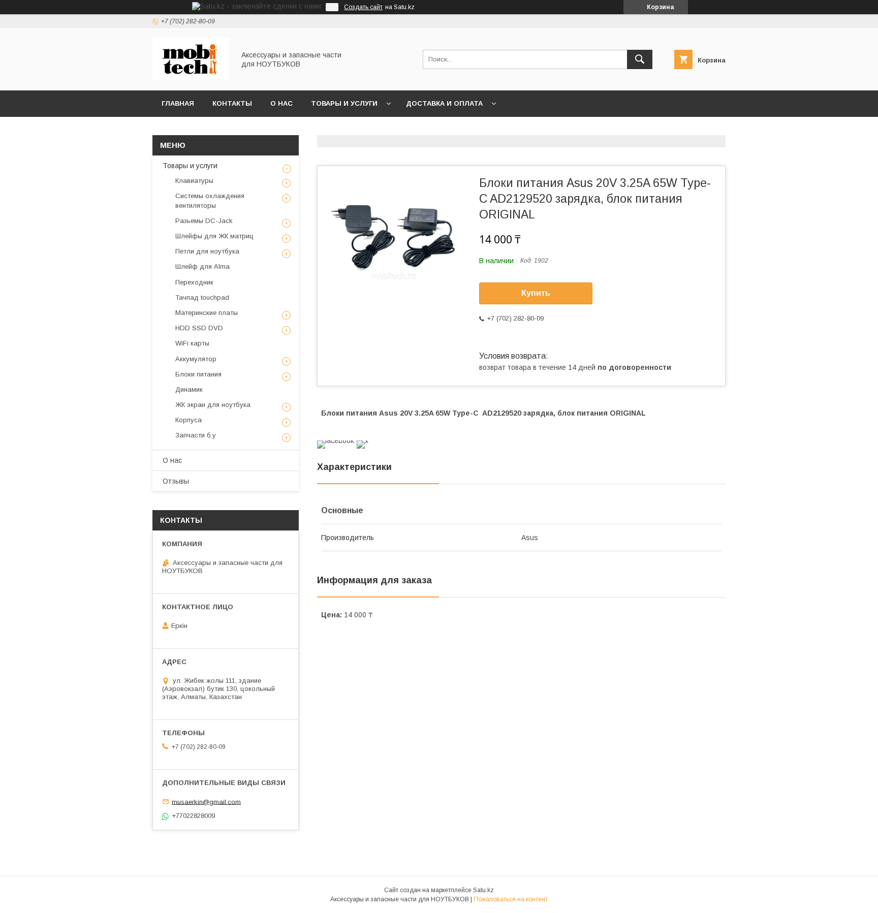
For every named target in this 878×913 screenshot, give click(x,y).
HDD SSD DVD (199, 328)
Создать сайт (363, 7)
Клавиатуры (194, 180)
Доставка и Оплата (444, 103)
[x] (362, 440)
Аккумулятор (195, 359)
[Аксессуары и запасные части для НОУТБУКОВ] (190, 77)
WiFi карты (192, 343)
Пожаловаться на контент (511, 899)
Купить (535, 293)
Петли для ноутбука (207, 251)
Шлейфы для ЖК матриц (214, 236)
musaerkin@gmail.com (206, 801)
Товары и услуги (344, 103)
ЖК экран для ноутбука (212, 404)
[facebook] (335, 440)
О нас (281, 103)
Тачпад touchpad (202, 297)
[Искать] (639, 59)
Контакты (232, 103)
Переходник (194, 282)
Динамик (189, 389)
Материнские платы (206, 313)
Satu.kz (483, 890)
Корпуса (188, 420)
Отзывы (176, 481)
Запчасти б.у (195, 435)
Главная (178, 103)
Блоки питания (198, 374)
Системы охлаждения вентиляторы (209, 200)
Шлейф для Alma (202, 266)
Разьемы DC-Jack (204, 221)
